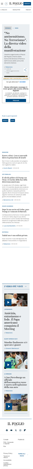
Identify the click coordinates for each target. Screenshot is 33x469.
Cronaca (8, 28)
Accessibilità (7, 460)
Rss (4, 446)
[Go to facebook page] (7, 430)
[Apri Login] (6, 3)
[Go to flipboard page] (25, 430)
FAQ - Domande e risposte (8, 443)
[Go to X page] (16, 430)
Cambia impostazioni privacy (7, 464)
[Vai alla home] (16, 4)
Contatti (5, 439)
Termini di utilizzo (6, 456)
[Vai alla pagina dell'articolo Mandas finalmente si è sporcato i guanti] (15, 360)
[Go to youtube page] (11, 430)
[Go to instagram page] (20, 430)
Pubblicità (21, 439)
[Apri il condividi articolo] (25, 70)
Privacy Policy (7, 453)
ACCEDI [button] (22, 82)
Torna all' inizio (22, 455)
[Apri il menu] (2, 3)
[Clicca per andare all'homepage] (16, 424)
